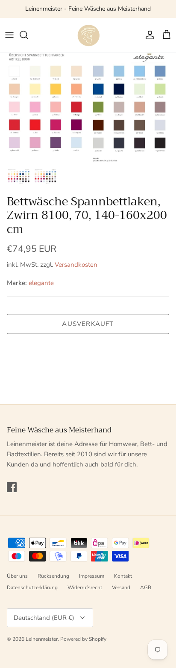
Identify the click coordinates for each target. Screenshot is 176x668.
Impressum (91, 576)
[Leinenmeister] (88, 35)
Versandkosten (76, 264)
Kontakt (123, 576)
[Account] (147, 35)
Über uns (17, 576)
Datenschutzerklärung (32, 587)
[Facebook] (12, 487)
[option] (88, 108)
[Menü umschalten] (9, 35)
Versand (121, 587)
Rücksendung (53, 576)
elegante (41, 283)
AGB (145, 587)
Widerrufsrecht (84, 587)
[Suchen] (28, 35)
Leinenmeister (42, 639)
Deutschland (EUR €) (44, 617)
